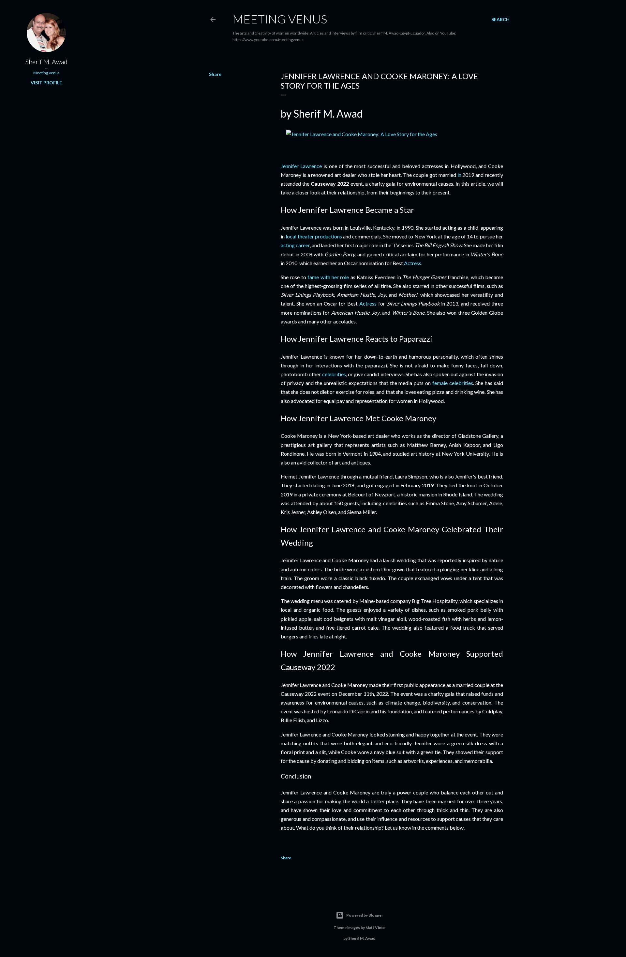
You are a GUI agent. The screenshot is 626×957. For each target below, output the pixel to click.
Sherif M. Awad (46, 61)
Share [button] (215, 74)
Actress (412, 263)
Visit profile (46, 82)
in (459, 175)
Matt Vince (375, 927)
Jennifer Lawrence (301, 166)
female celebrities (452, 383)
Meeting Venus (279, 19)
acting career (295, 245)
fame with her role (328, 277)
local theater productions (314, 236)
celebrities (334, 374)
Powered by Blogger (364, 915)
